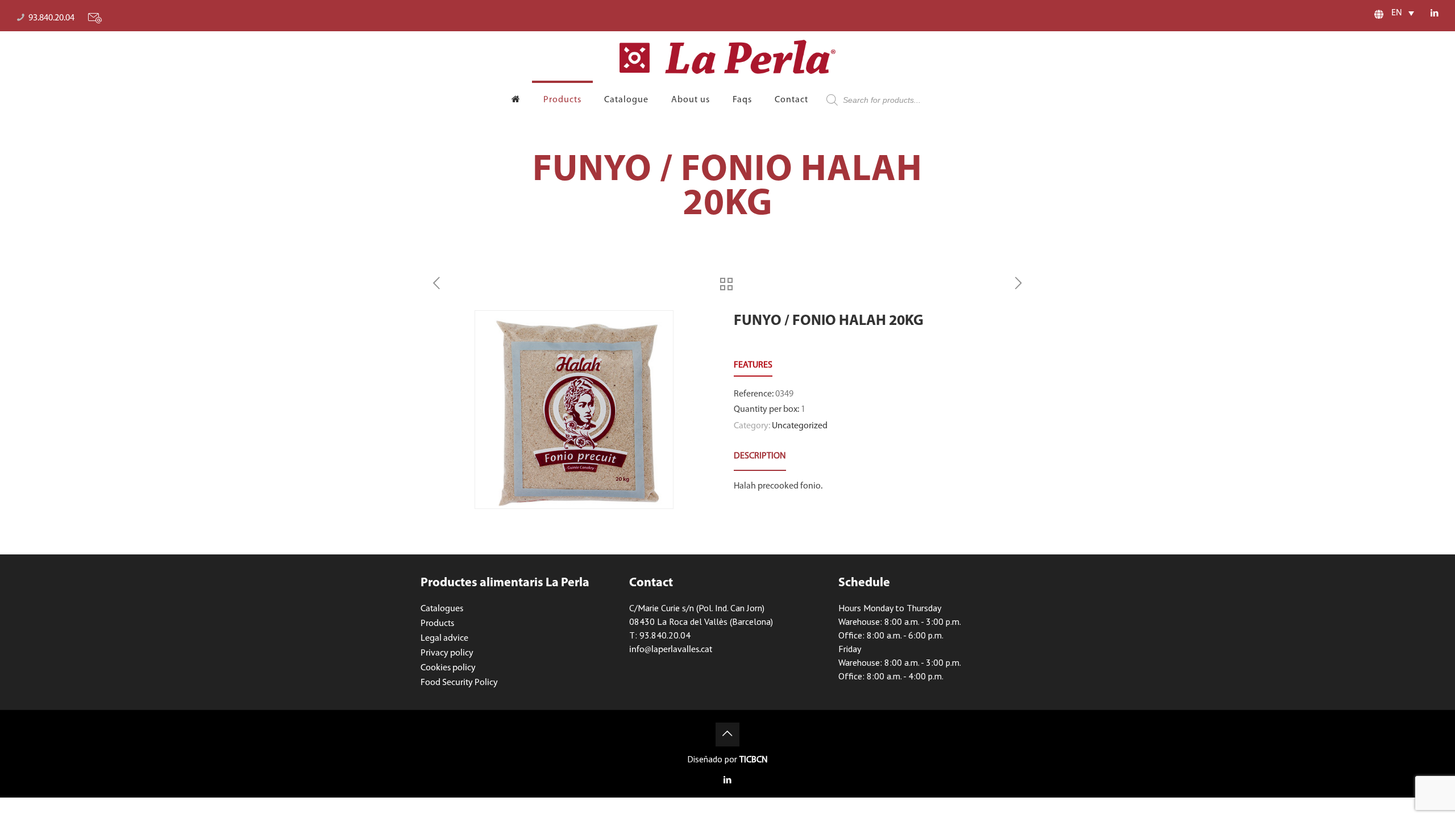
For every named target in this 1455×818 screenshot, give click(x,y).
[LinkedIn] (1434, 14)
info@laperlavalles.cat (670, 649)
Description (760, 456)
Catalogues (442, 609)
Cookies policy (448, 668)
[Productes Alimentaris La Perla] (727, 56)
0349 (784, 394)
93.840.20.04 (51, 18)
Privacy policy (447, 653)
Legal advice (444, 638)
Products (437, 623)
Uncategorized (800, 426)
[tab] (760, 456)
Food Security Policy (459, 682)
